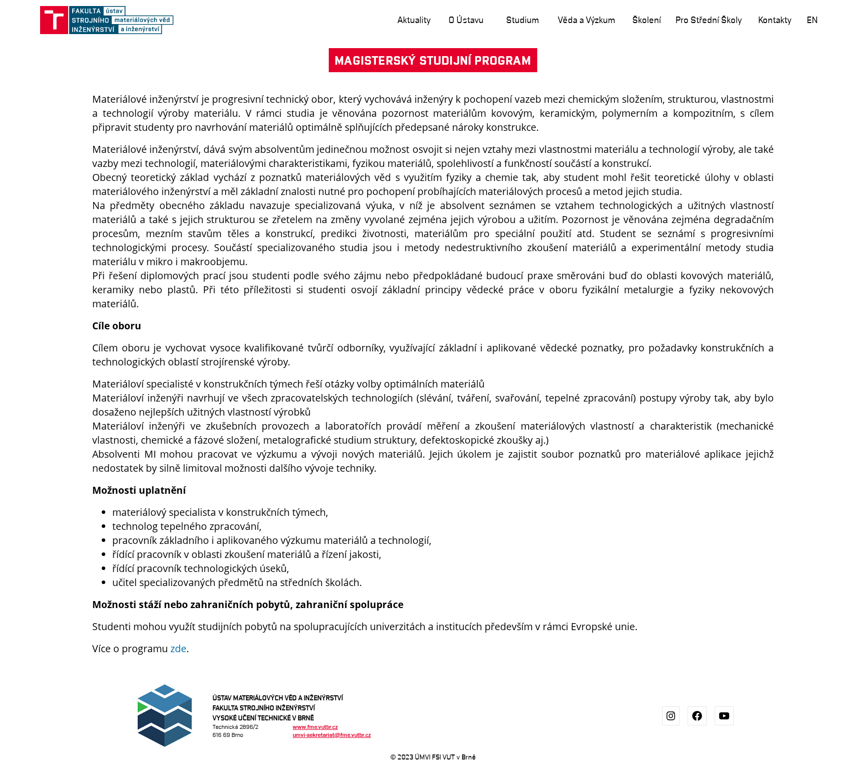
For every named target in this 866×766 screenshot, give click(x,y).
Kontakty (774, 20)
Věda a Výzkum (586, 20)
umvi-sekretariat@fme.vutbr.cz (332, 734)
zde (178, 648)
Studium (522, 20)
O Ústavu (466, 20)
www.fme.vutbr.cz (315, 726)
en (812, 20)
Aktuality (413, 20)
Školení (646, 20)
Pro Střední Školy (709, 20)
